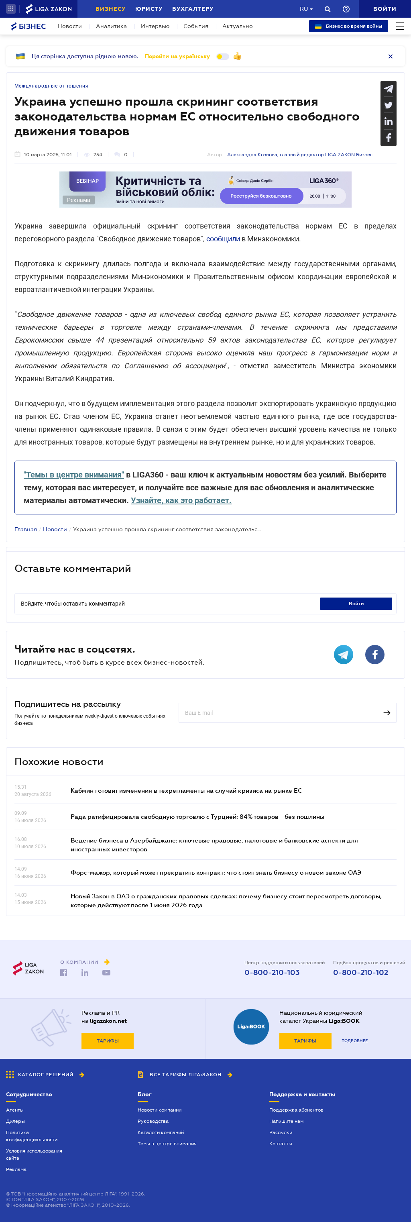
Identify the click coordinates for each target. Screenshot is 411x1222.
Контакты (280, 1144)
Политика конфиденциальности (31, 1136)
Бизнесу (111, 9)
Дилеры (15, 1121)
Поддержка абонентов (296, 1110)
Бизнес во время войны (353, 26)
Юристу (149, 9)
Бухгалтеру (193, 9)
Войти (356, 603)
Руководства (153, 1121)
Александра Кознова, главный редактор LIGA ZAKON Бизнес (299, 154)
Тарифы (108, 1041)
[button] (11, 9)
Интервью (155, 26)
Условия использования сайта (34, 1154)
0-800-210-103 (271, 972)
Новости (70, 26)
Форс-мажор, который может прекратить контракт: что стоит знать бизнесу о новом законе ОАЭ (216, 872)
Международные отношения (51, 86)
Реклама (16, 1169)
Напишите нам (286, 1121)
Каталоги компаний (161, 1132)
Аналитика (111, 26)
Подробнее (355, 1040)
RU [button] (304, 9)
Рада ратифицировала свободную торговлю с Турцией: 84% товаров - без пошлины (197, 816)
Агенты (15, 1110)
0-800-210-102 (360, 972)
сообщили (223, 239)
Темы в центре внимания (167, 1144)
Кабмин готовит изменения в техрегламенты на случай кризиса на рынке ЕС (186, 790)
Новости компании (159, 1110)
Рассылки (280, 1132)
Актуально (237, 26)
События (195, 26)
